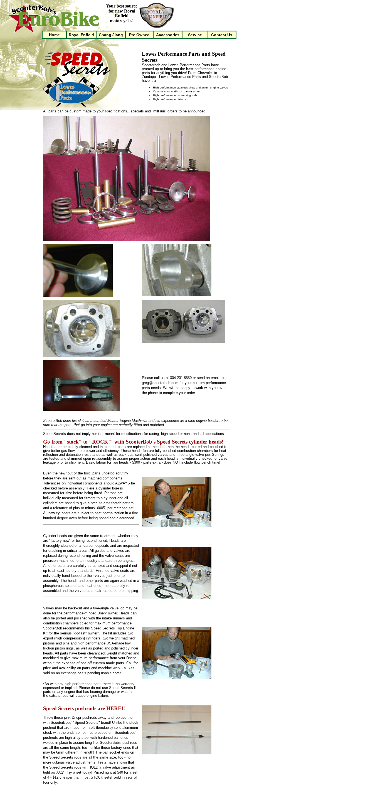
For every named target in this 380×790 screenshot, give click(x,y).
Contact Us (221, 35)
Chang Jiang (111, 35)
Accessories (167, 35)
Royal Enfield (81, 35)
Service (195, 35)
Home (54, 35)
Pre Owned (139, 35)
